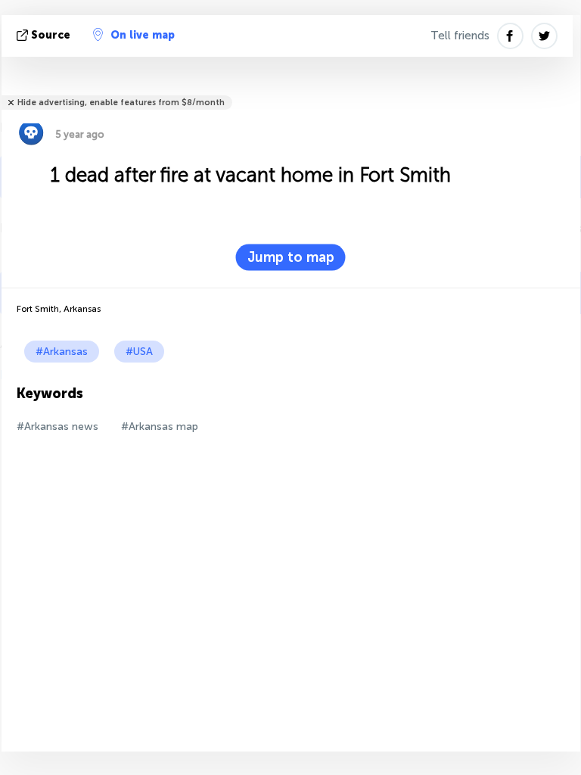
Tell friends (459, 35)
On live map (142, 35)
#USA (139, 351)
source (50, 35)
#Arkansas (62, 351)
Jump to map (290, 257)
